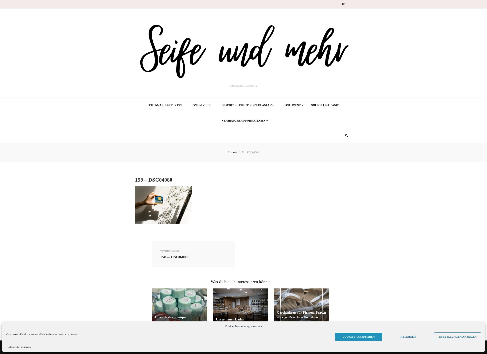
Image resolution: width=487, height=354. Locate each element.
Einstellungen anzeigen (457, 336)
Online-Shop (202, 105)
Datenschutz (13, 347)
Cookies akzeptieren (359, 336)
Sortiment (293, 105)
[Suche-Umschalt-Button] (346, 135)
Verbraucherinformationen (243, 120)
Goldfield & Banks (325, 105)
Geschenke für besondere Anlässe (248, 105)
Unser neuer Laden (230, 319)
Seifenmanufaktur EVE (165, 105)
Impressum (26, 347)
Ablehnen (408, 336)
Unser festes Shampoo (171, 317)
